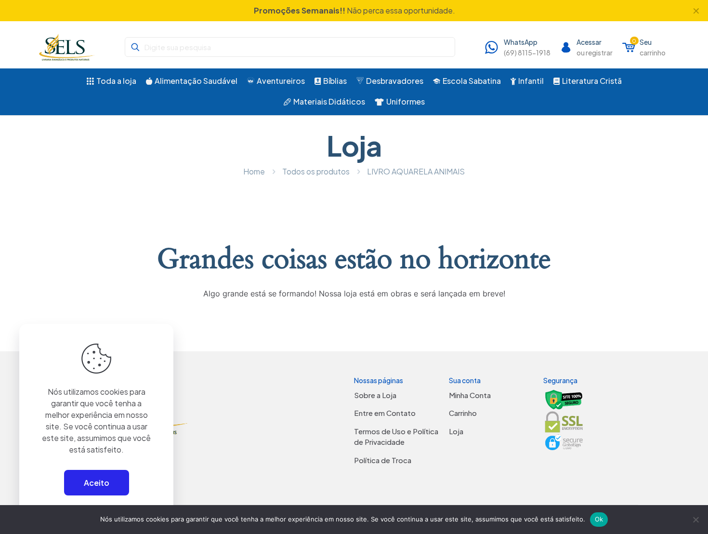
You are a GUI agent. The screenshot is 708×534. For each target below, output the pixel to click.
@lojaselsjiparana (332, 10)
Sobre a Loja (375, 395)
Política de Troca (382, 460)
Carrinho (463, 412)
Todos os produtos (316, 171)
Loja (456, 431)
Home (254, 171)
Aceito (96, 483)
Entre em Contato (385, 412)
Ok (599, 519)
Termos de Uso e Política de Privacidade (396, 437)
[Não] (696, 519)
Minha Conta (470, 395)
